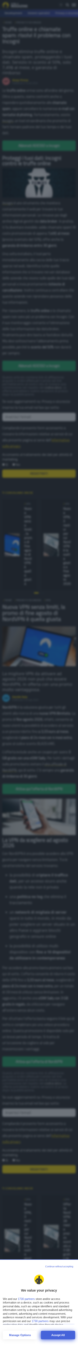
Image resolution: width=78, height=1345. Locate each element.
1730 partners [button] (26, 1298)
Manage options (20, 1335)
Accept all (58, 1335)
